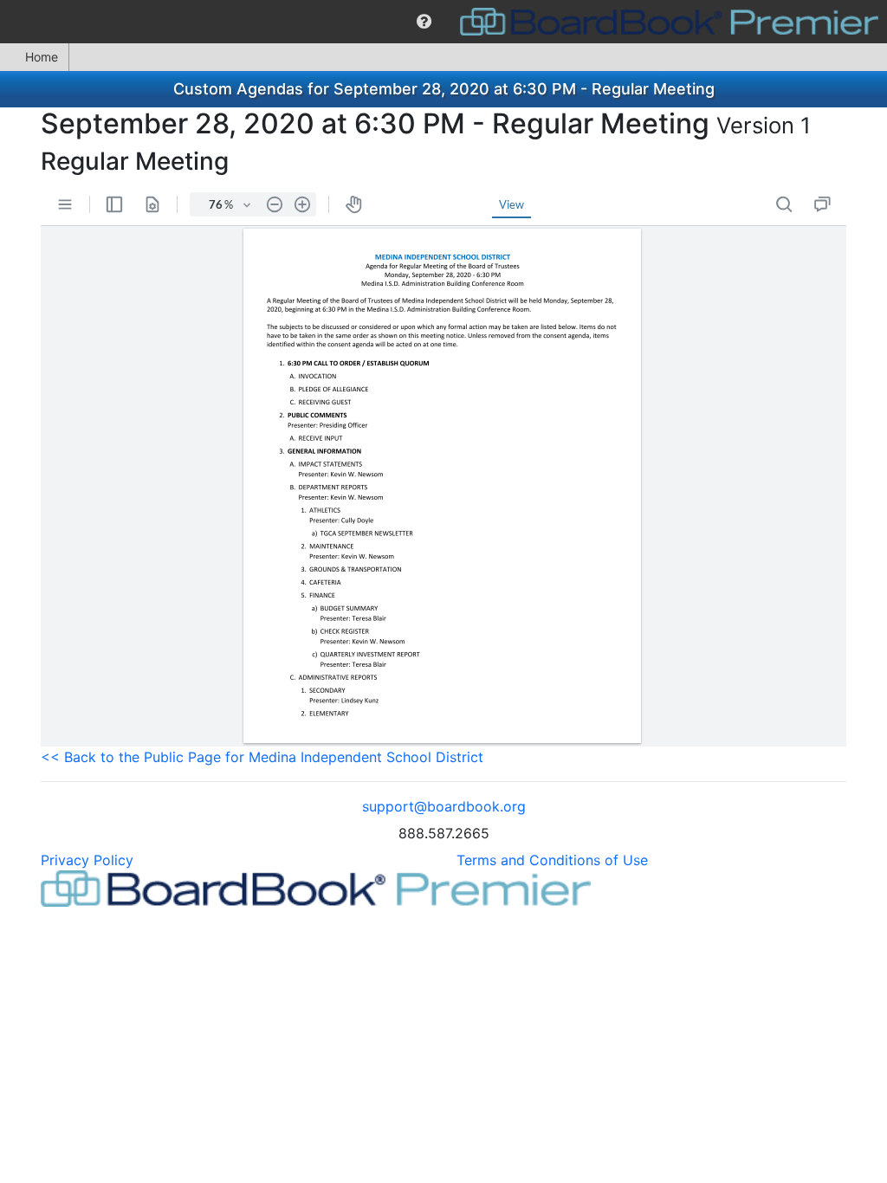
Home (41, 56)
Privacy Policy (87, 860)
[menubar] (443, 21)
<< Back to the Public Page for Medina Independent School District (262, 757)
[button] (424, 21)
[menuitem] (424, 21)
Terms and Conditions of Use (552, 860)
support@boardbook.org (444, 806)
